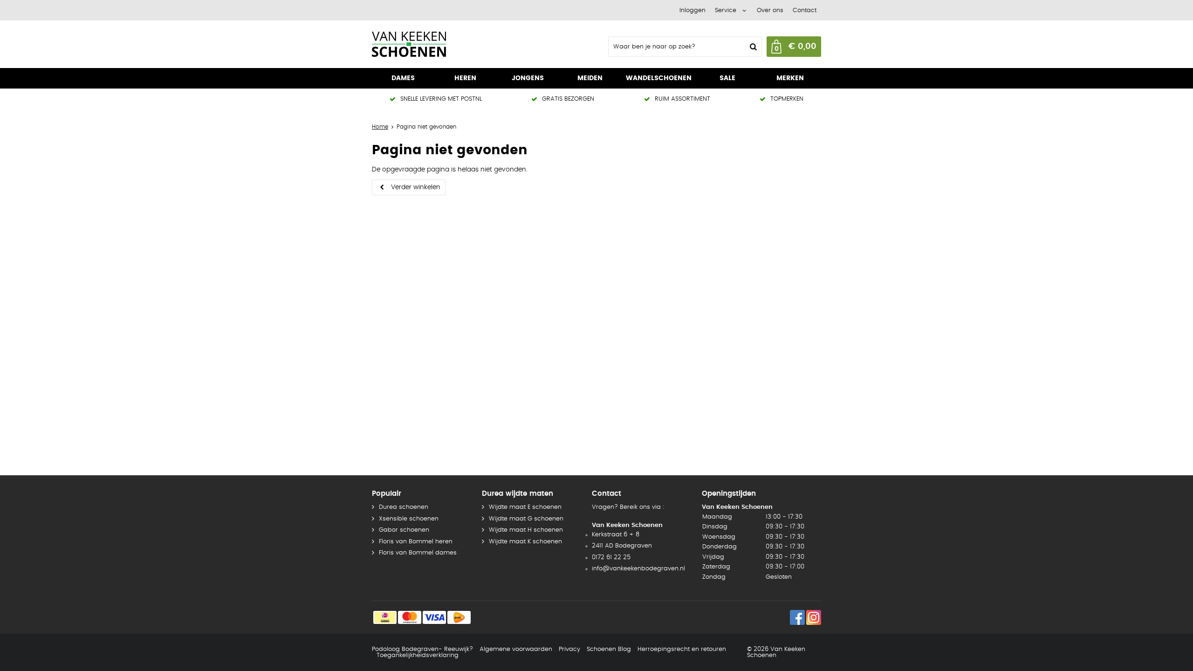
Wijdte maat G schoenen (526, 519)
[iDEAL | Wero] (385, 617)
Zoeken (752, 46)
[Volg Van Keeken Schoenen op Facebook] (797, 617)
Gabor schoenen (404, 530)
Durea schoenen (403, 507)
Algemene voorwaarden (516, 649)
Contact (804, 10)
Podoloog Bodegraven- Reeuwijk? (422, 649)
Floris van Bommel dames (418, 553)
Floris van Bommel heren (416, 542)
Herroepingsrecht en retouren (682, 649)
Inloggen (692, 10)
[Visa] (434, 617)
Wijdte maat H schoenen (526, 530)
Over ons (770, 10)
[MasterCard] (409, 617)
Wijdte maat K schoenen (525, 542)
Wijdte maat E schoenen (525, 507)
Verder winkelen (415, 187)
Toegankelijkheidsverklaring (418, 655)
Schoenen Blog (609, 649)
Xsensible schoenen (409, 519)
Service (725, 10)
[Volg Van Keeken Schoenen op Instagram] (813, 617)
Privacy (569, 649)
